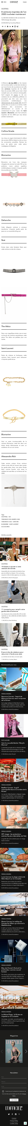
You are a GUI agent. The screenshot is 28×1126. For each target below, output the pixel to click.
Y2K (9, 517)
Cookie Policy (14, 1123)
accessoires (5, 526)
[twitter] (12, 26)
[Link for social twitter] (9, 1114)
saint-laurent (14, 524)
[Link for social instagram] (15, 1114)
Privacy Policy (14, 1120)
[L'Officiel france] (14, 2)
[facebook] (5, 26)
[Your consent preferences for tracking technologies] (25, 1123)
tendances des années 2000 (10, 519)
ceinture (16, 521)
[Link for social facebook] (12, 1114)
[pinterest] (7, 26)
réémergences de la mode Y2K (11, 103)
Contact (14, 1118)
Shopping (4, 9)
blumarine (4, 524)
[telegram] (17, 26)
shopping (4, 517)
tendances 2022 (6, 521)
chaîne (16, 95)
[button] (26, 1051)
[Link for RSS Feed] (19, 1114)
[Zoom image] (14, 123)
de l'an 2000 (13, 83)
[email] (2, 26)
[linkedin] (10, 26)
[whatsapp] (15, 26)
